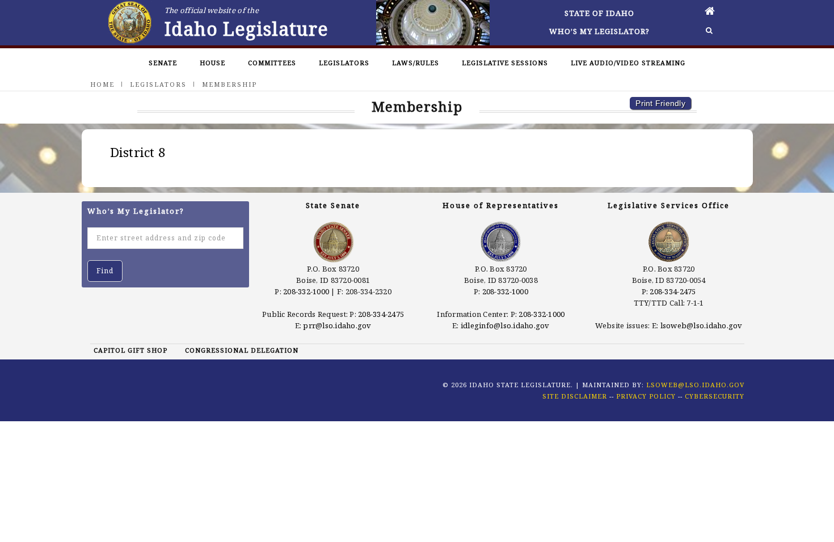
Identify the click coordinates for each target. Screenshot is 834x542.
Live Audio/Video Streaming (628, 62)
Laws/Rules (415, 62)
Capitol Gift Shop (130, 350)
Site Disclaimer (574, 396)
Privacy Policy (646, 396)
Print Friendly (660, 103)
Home (102, 84)
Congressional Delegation (241, 350)
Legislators (344, 62)
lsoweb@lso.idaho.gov (701, 325)
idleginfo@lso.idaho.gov (505, 325)
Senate (163, 62)
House (212, 62)
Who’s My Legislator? (599, 31)
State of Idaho (599, 13)
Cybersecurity (714, 396)
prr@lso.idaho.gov (337, 325)
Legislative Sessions (505, 62)
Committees (272, 62)
